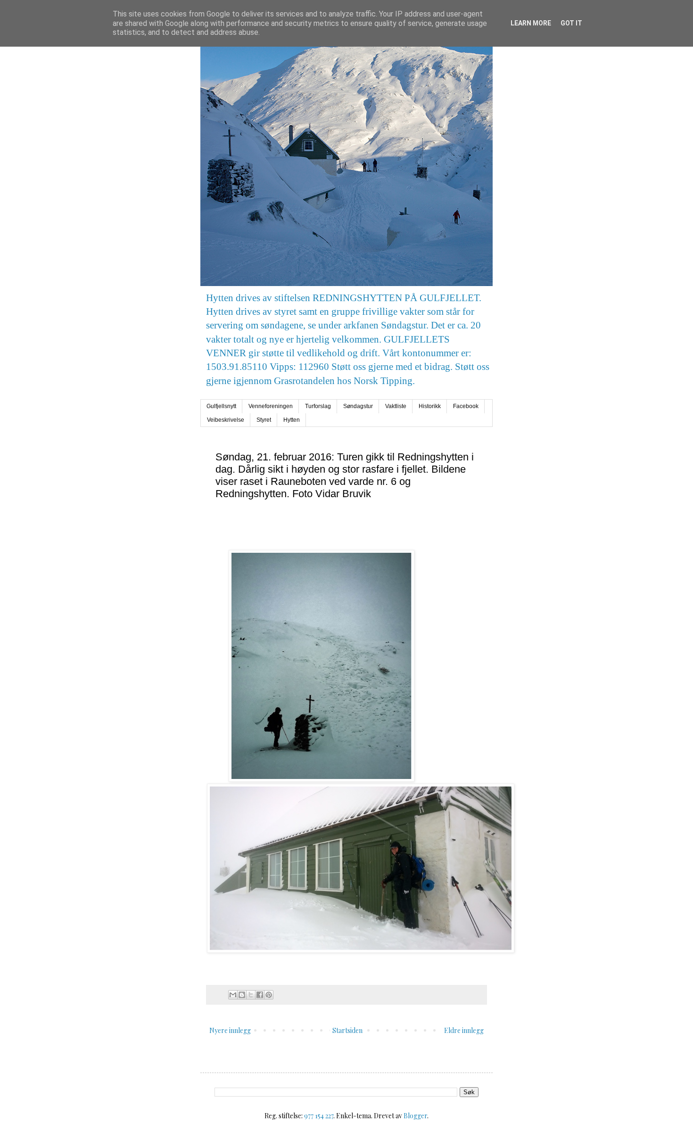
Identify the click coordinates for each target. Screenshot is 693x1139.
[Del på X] (251, 995)
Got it (571, 23)
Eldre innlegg (464, 1030)
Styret (263, 420)
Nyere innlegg (230, 1030)
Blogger (415, 1115)
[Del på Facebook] (259, 995)
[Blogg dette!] (242, 995)
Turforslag (318, 406)
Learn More (531, 23)
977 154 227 (318, 1115)
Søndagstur (358, 406)
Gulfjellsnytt (221, 406)
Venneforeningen (270, 406)
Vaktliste (395, 406)
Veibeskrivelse (225, 420)
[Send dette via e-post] (233, 995)
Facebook (465, 406)
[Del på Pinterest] (268, 995)
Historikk (430, 406)
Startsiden (347, 1030)
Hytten (291, 420)
